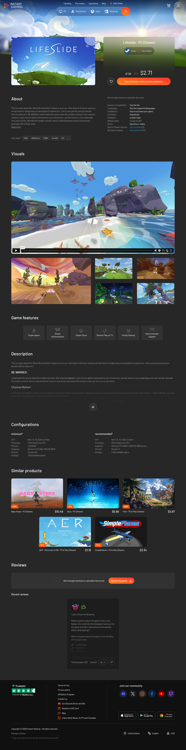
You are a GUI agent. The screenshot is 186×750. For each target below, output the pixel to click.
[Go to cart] (168, 5)
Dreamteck (134, 114)
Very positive (135, 127)
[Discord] (123, 694)
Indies (142, 124)
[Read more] (93, 633)
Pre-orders (80, 3)
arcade (55, 138)
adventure (36, 138)
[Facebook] (152, 694)
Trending (67, 3)
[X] (133, 694)
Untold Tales (135, 117)
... (68, 138)
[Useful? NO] (111, 662)
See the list (134, 105)
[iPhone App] (127, 715)
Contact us (62, 699)
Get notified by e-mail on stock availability (143, 81)
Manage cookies (18, 733)
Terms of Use (63, 685)
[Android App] (146, 715)
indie (26, 138)
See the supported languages (142, 108)
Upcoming (93, 3)
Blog (104, 3)
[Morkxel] (75, 607)
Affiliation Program (66, 694)
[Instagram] (142, 694)
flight (46, 138)
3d (63, 138)
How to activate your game (141, 111)
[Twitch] (171, 694)
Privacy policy (64, 690)
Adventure (134, 124)
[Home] (13, 5)
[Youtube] (161, 694)
